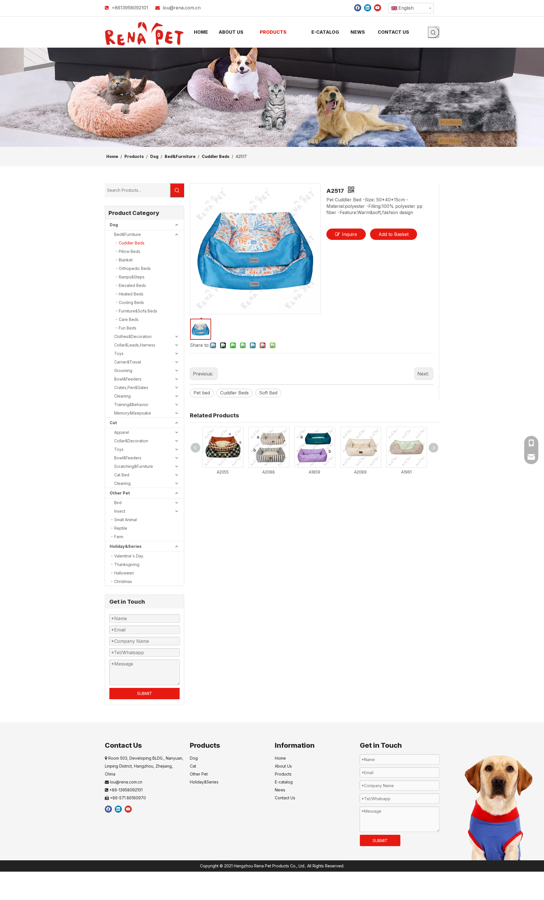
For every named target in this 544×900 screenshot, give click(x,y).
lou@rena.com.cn (182, 7)
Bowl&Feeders (127, 379)
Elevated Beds (132, 285)
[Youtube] (377, 7)
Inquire (349, 234)
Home (280, 758)
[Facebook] (357, 7)
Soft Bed (268, 393)
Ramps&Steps (131, 276)
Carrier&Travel (127, 362)
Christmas (123, 581)
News (280, 789)
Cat (113, 422)
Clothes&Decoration (133, 336)
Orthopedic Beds (135, 268)
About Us (283, 766)
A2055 (223, 472)
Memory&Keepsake (132, 413)
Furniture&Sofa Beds (138, 311)
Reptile (120, 528)
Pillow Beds (129, 251)
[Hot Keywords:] (433, 32)
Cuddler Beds (131, 242)
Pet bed (202, 393)
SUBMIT (144, 693)
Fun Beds (127, 328)
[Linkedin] (367, 7)
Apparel (121, 432)
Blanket (126, 259)
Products (283, 774)
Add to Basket (394, 234)
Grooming (123, 370)
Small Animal (125, 519)
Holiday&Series (126, 546)
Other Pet (120, 493)
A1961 (406, 472)
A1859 (314, 472)
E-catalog (284, 781)
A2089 (360, 472)
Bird (118, 502)
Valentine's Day (128, 555)
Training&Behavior (131, 404)
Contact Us (285, 797)
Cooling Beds (131, 302)
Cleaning (122, 396)
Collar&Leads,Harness (134, 345)
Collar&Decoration (131, 440)
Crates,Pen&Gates (131, 387)
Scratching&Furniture (133, 466)
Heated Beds (131, 293)
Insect (119, 511)
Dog (114, 224)
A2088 (268, 472)
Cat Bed (121, 474)
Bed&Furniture (127, 234)
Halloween (124, 573)
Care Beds (129, 319)
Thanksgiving (126, 564)
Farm (118, 536)
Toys (119, 353)
